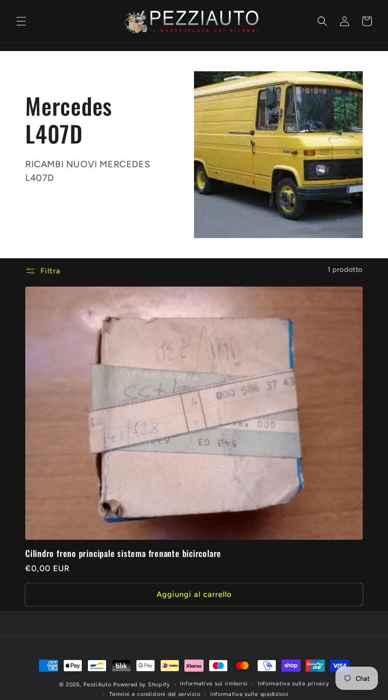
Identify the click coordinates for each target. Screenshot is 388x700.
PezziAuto (97, 684)
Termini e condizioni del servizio (154, 694)
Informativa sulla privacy (293, 683)
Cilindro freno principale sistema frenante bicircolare (123, 553)
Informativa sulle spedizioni (249, 694)
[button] (21, 21)
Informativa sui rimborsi (214, 683)
